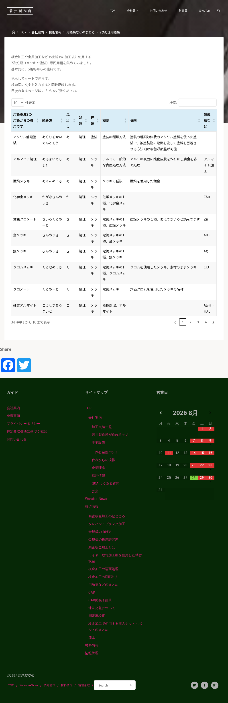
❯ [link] (213, 322)
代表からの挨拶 (103, 460)
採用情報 (98, 476)
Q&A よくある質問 (105, 483)
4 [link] (206, 322)
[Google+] (214, 685)
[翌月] (210, 412)
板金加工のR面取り (102, 577)
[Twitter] (194, 685)
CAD (91, 592)
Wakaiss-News (96, 499)
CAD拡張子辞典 (100, 600)
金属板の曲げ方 (100, 532)
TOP (23, 32)
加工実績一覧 (102, 427)
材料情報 (91, 645)
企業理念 (98, 468)
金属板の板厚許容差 (103, 540)
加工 (91, 637)
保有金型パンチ (106, 452)
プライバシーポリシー (23, 424)
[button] (37, 120)
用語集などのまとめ (81, 32)
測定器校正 (96, 616)
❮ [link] (175, 322)
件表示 (30, 102)
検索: (173, 102)
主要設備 (98, 443)
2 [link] (190, 322)
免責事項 (13, 416)
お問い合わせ (17, 439)
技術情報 (55, 32)
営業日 (97, 491)
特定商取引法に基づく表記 (27, 431)
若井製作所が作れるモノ (110, 435)
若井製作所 (21, 11)
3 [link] (198, 322)
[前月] (161, 412)
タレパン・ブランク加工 (106, 524)
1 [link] (183, 322)
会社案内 (38, 32)
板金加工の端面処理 (103, 569)
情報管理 (91, 653)
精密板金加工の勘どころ (106, 516)
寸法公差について (101, 608)
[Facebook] (204, 685)
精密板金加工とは (101, 547)
